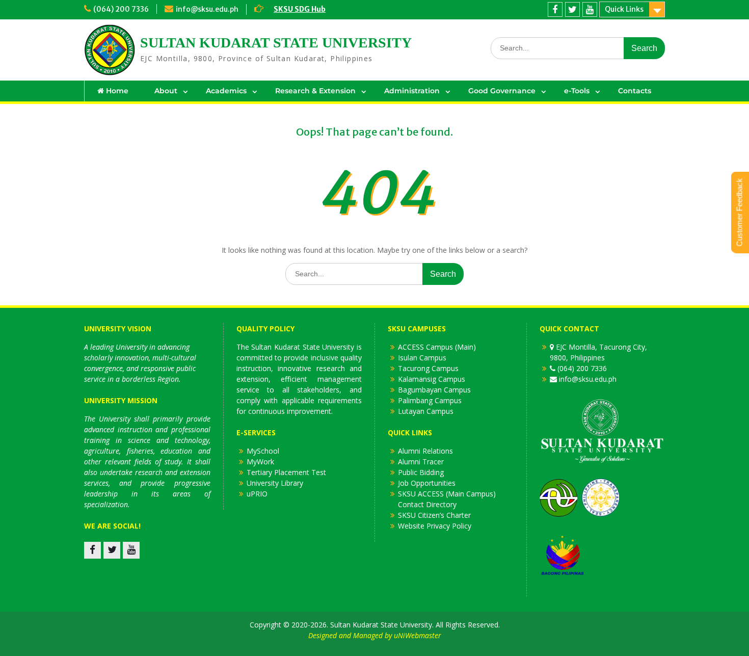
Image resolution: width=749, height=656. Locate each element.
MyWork (260, 461)
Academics (226, 90)
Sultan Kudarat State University (276, 42)
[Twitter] (572, 9)
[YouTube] (589, 9)
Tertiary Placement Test (286, 472)
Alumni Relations (425, 451)
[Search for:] (578, 48)
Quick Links (624, 9)
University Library (275, 483)
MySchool (263, 451)
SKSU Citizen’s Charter (434, 515)
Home (116, 90)
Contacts (634, 90)
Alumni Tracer (421, 461)
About (165, 90)
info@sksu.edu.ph (207, 9)
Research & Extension (315, 90)
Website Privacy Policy (434, 526)
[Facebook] (555, 9)
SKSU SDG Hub (300, 9)
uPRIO (257, 493)
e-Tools (577, 90)
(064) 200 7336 (121, 9)
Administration (412, 90)
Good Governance (502, 90)
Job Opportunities (427, 483)
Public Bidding (421, 472)
